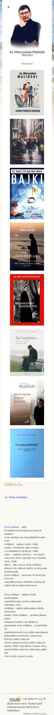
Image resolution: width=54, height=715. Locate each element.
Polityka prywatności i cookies (34, 713)
